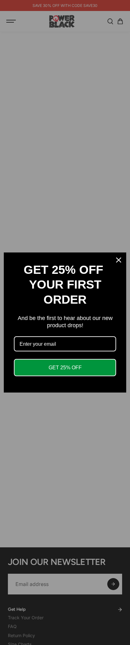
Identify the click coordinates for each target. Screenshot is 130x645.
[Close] (118, 260)
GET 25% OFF (65, 367)
